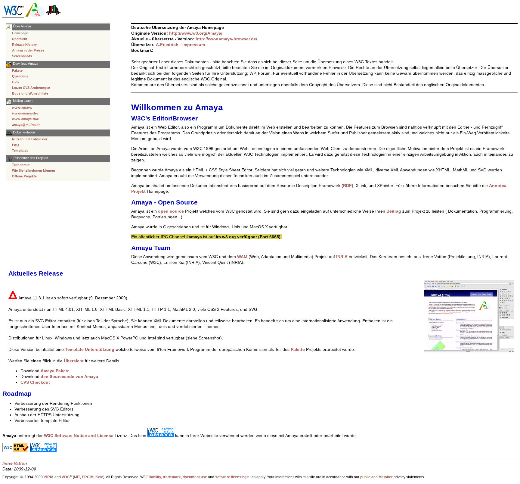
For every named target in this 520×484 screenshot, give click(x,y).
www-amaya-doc (25, 119)
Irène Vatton (14, 463)
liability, (155, 477)
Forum (264, 73)
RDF (347, 185)
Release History (24, 44)
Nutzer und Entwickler (29, 139)
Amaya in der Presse (28, 50)
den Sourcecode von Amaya (69, 376)
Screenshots (22, 56)
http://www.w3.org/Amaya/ (195, 33)
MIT (77, 477)
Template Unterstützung (89, 349)
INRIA (342, 256)
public (365, 477)
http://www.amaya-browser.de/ (226, 38)
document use (195, 477)
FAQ (15, 145)
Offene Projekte (24, 176)
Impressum (193, 44)
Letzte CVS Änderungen (31, 87)
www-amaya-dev (25, 113)
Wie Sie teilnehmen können (33, 170)
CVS (15, 82)
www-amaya (22, 107)
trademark (172, 477)
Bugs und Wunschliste (30, 93)
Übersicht (19, 39)
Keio (99, 477)
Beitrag (393, 211)
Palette (298, 349)
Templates (20, 150)
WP (252, 73)
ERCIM (88, 477)
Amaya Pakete (55, 370)
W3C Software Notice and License (78, 435)
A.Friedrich (167, 44)
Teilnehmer (20, 165)
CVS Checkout (35, 382)
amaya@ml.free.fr (26, 124)
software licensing (230, 477)
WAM (242, 256)
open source (171, 211)
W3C (66, 477)
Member (386, 477)
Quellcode (20, 76)
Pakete (17, 70)
